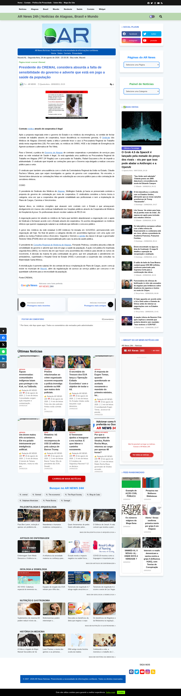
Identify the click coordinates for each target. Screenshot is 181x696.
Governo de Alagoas (54, 152)
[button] (160, 16)
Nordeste (68, 9)
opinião (82, 236)
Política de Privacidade (42, 3)
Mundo (56, 9)
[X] (3, 344)
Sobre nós (57, 3)
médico (31, 129)
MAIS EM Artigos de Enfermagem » (101, 563)
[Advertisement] (141, 398)
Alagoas (34, 9)
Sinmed (42, 62)
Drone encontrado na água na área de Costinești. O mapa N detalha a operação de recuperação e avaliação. (146, 250)
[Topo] (3, 331)
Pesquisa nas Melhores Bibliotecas (152, 493)
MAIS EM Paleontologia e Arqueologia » (98, 532)
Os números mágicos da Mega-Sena (131, 520)
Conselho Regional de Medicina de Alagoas (52, 245)
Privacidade (77, 53)
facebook (133, 34)
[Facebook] (3, 338)
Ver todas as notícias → (142, 455)
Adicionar (66, 285)
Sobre (60, 53)
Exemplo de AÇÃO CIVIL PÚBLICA (131, 493)
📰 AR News (134, 350)
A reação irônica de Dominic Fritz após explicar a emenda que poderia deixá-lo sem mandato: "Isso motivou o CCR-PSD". (147, 321)
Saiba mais (110, 692)
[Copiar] (3, 365)
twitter (153, 34)
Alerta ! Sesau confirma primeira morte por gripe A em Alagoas (152, 523)
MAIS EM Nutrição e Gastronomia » (100, 626)
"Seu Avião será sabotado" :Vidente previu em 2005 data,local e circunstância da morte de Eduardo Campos (145, 179)
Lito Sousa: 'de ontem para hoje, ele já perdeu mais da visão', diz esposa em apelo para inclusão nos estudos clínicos (147, 214)
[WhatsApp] (3, 351)
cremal (34, 62)
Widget (102, 9)
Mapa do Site (69, 3)
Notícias (22, 9)
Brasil (45, 9)
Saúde (79, 9)
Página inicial (24, 62)
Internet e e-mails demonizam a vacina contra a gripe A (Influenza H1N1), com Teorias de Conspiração (152, 558)
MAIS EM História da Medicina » (102, 657)
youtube (153, 40)
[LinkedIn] (3, 358)
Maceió (43, 268)
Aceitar (121, 692)
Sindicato (106, 137)
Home (20, 3)
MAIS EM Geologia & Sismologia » (101, 594)
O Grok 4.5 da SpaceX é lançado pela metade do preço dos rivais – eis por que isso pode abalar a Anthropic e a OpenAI (141, 159)
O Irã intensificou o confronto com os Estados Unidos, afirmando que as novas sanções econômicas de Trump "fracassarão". (147, 197)
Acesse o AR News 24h (141, 446)
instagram (133, 40)
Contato (27, 3)
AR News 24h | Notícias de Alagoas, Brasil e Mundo (58, 16)
